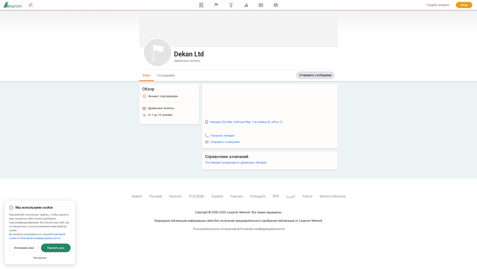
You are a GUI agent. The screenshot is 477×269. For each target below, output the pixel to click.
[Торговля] (201, 5)
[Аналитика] (245, 5)
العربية (290, 196)
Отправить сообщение (315, 75)
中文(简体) (196, 196)
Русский (155, 196)
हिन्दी (276, 196)
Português (258, 196)
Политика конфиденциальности (262, 229)
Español (217, 196)
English (137, 196)
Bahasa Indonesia (332, 196)
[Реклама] (260, 5)
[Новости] (231, 5)
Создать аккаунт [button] (438, 5)
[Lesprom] (275, 5)
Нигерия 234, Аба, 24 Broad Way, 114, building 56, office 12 (246, 122)
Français (236, 196)
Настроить (40, 257)
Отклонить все (24, 248)
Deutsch (175, 196)
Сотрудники (166, 75)
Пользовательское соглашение (215, 229)
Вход (464, 5)
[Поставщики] (216, 5)
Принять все (55, 248)
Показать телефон (223, 135)
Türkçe (307, 196)
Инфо (147, 75)
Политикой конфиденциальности (39, 238)
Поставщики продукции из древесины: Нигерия (235, 162)
